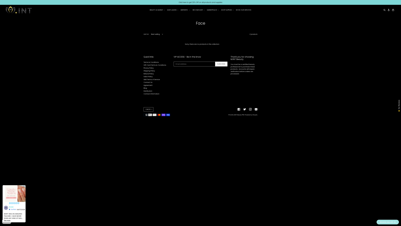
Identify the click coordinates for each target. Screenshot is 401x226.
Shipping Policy (149, 71)
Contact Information (151, 94)
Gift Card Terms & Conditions (155, 65)
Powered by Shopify (251, 115)
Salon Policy (148, 76)
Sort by (146, 34)
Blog (145, 88)
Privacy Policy (149, 68)
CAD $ (148, 109)
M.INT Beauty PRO (239, 115)
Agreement (148, 85)
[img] (14, 203)
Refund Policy (149, 74)
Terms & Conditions (151, 62)
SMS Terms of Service (152, 79)
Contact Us (148, 82)
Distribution (148, 91)
